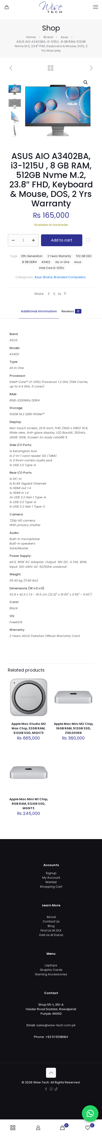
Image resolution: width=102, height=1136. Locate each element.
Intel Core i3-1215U (51, 268)
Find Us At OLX (51, 930)
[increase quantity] (33, 240)
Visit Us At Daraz (51, 935)
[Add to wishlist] (44, 696)
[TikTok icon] (56, 1088)
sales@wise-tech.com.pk (56, 1025)
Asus (64, 37)
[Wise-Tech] (51, 7)
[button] (86, 82)
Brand (48, 37)
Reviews (70, 311)
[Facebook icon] (46, 1088)
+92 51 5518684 (56, 1037)
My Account (51, 877)
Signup (51, 873)
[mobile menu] (96, 7)
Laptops (51, 965)
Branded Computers (70, 277)
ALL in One (62, 262)
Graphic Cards (51, 970)
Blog (51, 926)
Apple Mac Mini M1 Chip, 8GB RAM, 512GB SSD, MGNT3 (28, 803)
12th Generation (31, 256)
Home (31, 37)
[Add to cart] (44, 682)
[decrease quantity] (13, 240)
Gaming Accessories (51, 974)
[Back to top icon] (51, 1073)
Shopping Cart (51, 886)
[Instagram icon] (51, 1088)
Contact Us (51, 921)
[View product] (44, 689)
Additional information (39, 311)
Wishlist (51, 882)
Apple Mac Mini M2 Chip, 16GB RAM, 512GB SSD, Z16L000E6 (73, 728)
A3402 (46, 262)
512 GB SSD (83, 256)
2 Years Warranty (59, 256)
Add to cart (61, 240)
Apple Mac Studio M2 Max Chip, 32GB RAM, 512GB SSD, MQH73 (28, 728)
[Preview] (44, 703)
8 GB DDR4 (29, 262)
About (51, 917)
